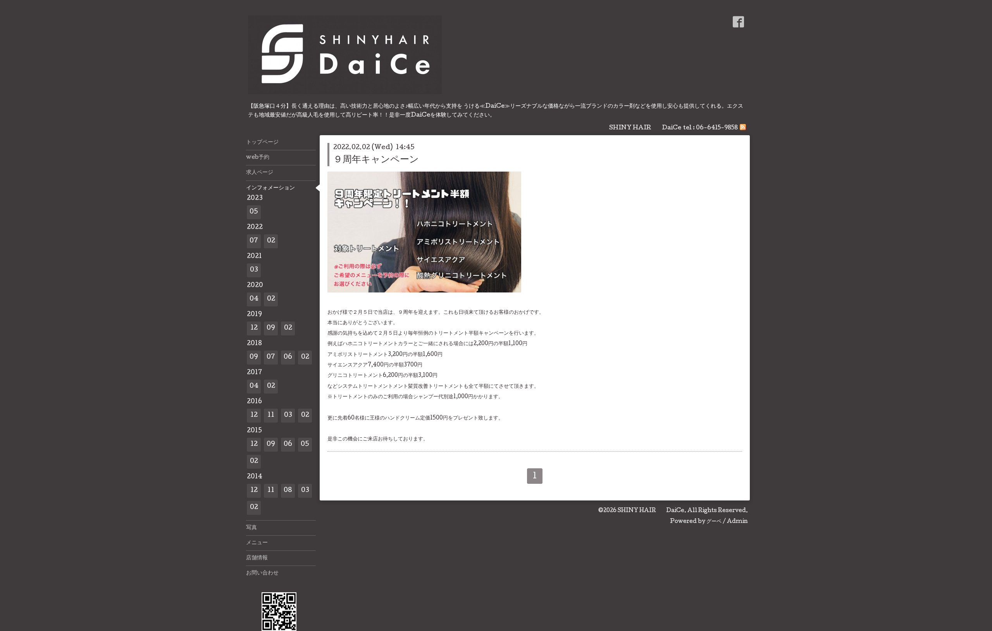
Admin (737, 521)
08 (288, 490)
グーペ (714, 521)
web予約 (257, 158)
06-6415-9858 (717, 128)
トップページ (262, 142)
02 (271, 241)
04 (254, 299)
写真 (251, 528)
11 (270, 415)
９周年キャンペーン (376, 160)
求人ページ (259, 173)
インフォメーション (270, 188)
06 (288, 357)
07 (254, 241)
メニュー (257, 543)
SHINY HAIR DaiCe (651, 511)
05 (254, 212)
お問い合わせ (262, 573)
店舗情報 (257, 558)
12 (254, 328)
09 (271, 328)
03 (254, 270)
